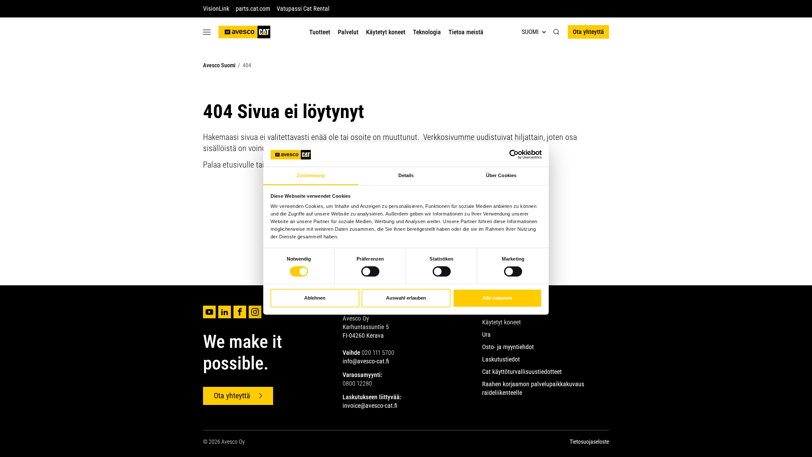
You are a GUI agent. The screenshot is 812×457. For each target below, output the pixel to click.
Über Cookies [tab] (501, 175)
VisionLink (216, 8)
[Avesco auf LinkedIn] (224, 312)
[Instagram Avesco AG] (255, 312)
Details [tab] (406, 175)
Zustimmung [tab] (311, 175)
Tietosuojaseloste (589, 441)
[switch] (370, 272)
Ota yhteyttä (588, 32)
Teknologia (427, 32)
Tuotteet (319, 32)
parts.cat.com (253, 8)
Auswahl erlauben (406, 298)
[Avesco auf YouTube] (209, 312)
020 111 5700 (378, 352)
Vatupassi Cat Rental (303, 8)
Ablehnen (314, 298)
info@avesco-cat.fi (366, 361)
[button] (556, 32)
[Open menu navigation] (207, 32)
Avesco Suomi (219, 65)
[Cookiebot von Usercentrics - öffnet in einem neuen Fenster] (514, 154)
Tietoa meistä (466, 32)
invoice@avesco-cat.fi (370, 405)
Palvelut (348, 32)
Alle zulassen (497, 298)
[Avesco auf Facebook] (239, 312)
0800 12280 (357, 383)
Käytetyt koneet (385, 32)
